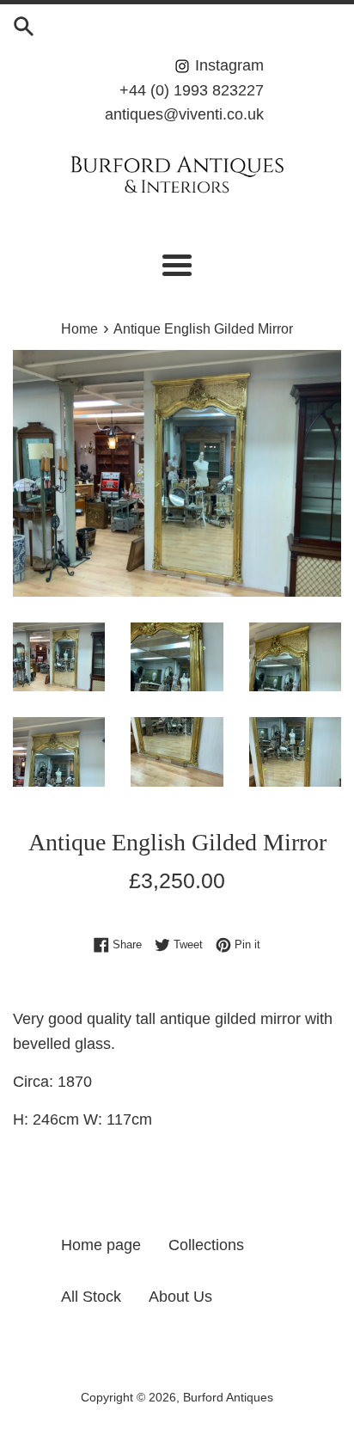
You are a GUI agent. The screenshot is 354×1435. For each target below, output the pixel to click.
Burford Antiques (228, 1397)
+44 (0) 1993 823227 (191, 90)
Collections (206, 1245)
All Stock (91, 1296)
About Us (180, 1296)
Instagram (227, 65)
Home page (101, 1245)
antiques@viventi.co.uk (184, 114)
